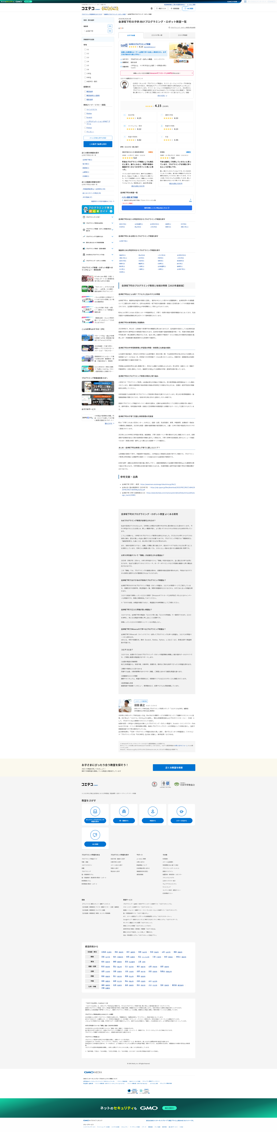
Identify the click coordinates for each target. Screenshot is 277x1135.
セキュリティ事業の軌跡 (166, 1083)
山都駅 (86, 172)
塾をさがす (108, 423)
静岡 (114, 961)
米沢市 (183, 224)
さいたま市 (145, 957)
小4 (88, 61)
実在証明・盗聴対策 (88, 1083)
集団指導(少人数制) (93, 95)
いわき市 (161, 255)
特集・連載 (85, 862)
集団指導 (90, 91)
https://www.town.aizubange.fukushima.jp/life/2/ (158, 484)
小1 (88, 49)
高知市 (143, 976)
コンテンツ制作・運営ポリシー (172, 890)
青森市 (121, 952)
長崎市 (131, 985)
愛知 (126, 961)
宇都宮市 (120, 957)
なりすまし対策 (154, 1083)
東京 (165, 957)
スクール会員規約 (168, 862)
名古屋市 (131, 962)
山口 (150, 981)
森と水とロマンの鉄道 (92, 193)
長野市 (167, 967)
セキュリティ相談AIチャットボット (151, 1081)
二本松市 (153, 227)
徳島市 (108, 976)
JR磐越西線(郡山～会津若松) (94, 189)
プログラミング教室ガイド (89, 859)
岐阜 (102, 961)
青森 (116, 952)
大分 (150, 985)
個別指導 (90, 99)
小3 (88, 57)
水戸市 (108, 957)
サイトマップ (166, 887)
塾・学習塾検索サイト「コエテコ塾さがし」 (136, 913)
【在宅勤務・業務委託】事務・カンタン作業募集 (96, 913)
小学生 (89, 73)
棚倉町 (141, 263)
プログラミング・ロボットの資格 (96, 261)
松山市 (131, 976)
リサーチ (144, 1127)
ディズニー (90, 132)
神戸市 (143, 971)
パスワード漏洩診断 (122, 1081)
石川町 (122, 269)
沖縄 (102, 988)
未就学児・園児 (92, 81)
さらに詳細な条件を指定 (98, 138)
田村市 (180, 263)
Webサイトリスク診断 (134, 1081)
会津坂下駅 (87, 160)
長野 (161, 966)
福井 (138, 966)
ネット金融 (157, 1127)
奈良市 (155, 971)
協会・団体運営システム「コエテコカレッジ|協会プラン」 (140, 935)
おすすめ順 (131, 35)
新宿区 (170, 957)
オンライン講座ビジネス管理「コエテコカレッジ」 (138, 922)
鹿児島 (174, 985)
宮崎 (161, 985)
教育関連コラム (86, 881)
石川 (126, 966)
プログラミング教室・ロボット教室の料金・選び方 (99, 230)
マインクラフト (92, 109)
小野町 (160, 269)
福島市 (122, 255)
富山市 (119, 967)
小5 (88, 65)
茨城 (102, 957)
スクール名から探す (116, 865)
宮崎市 (167, 985)
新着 (83, 868)
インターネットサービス (89, 1127)
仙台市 (145, 952)
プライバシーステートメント (171, 868)
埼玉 (139, 957)
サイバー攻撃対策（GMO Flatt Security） (137, 1083)
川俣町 (141, 266)
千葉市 (159, 957)
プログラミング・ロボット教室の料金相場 (183, 27)
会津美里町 (139, 224)
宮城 (139, 952)
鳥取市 (108, 981)
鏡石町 (122, 266)
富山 (114, 966)
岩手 (128, 952)
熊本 (138, 985)
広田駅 (86, 176)
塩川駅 (86, 164)
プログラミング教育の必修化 (94, 223)
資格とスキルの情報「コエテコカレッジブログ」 (137, 926)
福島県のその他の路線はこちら (101, 201)
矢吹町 (122, 272)
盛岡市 (133, 952)
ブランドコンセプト (168, 877)
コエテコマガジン (87, 865)
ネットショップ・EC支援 (103, 1127)
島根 (114, 981)
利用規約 (165, 859)
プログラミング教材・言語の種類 (96, 248)
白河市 (141, 258)
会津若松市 (154, 224)
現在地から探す (115, 871)
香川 (114, 976)
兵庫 (138, 971)
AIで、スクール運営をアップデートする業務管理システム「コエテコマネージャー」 (147, 916)
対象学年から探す (116, 862)
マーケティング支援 (135, 1127)
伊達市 (160, 258)
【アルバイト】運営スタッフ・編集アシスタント (96, 904)
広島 (138, 981)
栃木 (114, 957)
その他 (181, 1127)
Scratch (89, 117)
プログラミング (86, 871)
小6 (88, 69)
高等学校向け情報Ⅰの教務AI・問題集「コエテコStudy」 (139, 929)
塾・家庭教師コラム (87, 874)
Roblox (89, 113)
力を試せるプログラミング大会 (95, 254)
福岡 (102, 985)
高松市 (119, 976)
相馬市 (160, 261)
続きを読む (161, 95)
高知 (138, 976)
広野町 (160, 263)
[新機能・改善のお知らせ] (151, 8)
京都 (114, 971)
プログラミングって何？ (93, 217)
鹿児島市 (180, 985)
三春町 (141, 269)
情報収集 (150, 1127)
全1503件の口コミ (149, 47)
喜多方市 (122, 224)
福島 (175, 952)
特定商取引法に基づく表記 (170, 865)
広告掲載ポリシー (168, 893)
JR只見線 (87, 197)
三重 (139, 961)
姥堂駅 (86, 168)
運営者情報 (140, 874)
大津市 (108, 971)
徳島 (102, 976)
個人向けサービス (173, 1127)
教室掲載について (142, 865)
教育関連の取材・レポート (89, 884)
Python (89, 128)
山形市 (168, 952)
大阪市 (131, 971)
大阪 (126, 971)
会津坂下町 (181, 269)
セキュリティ (124, 1127)
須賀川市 (184, 227)
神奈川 (178, 957)
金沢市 (131, 967)
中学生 (89, 77)
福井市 (143, 967)
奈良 (150, 971)
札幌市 (109, 952)
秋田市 (156, 952)
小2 (88, 53)
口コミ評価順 (182, 35)
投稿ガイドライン (168, 871)
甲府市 (155, 967)
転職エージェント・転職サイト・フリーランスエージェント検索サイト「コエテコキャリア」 (150, 910)
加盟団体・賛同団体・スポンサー (172, 874)
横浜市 (184, 957)
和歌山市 (168, 971)
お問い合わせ (140, 862)
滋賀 (102, 971)
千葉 (153, 957)
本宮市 (122, 227)
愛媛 (126, 976)
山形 (163, 952)
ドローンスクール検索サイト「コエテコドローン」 (138, 907)
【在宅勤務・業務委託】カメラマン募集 (93, 910)
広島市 (143, 981)
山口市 (155, 981)
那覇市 (108, 988)
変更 (110, 26)
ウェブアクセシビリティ (170, 884)
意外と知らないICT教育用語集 (95, 242)
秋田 (151, 952)
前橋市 (132, 957)
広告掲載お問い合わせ (143, 868)
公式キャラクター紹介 (169, 881)
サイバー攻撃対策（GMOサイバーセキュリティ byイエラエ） (110, 1083)
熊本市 (143, 985)
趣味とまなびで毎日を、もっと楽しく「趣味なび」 (138, 932)
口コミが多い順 (157, 35)
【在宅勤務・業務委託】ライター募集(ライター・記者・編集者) (100, 907)
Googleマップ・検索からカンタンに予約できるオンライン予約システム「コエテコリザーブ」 (150, 919)
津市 (143, 962)
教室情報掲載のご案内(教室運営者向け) (174, 4)
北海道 (103, 952)
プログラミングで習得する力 (94, 236)
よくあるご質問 (191, 4)
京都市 (119, 971)
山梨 (150, 966)
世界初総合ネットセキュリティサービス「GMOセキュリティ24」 (99, 1081)
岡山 (126, 981)
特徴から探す (114, 868)
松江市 (119, 981)
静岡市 (119, 962)
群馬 (127, 957)
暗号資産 (164, 1127)
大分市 (155, 985)
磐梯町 (168, 224)
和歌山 (162, 971)
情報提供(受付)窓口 (142, 871)
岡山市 (131, 981)
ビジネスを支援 (115, 1127)
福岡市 (108, 985)
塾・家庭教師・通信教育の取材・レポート (94, 877)
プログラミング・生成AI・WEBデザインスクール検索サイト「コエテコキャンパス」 (148, 904)
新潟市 (108, 967)
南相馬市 (180, 261)
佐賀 (114, 985)
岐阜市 (108, 962)
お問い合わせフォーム (181, 745)
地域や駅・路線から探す (118, 859)
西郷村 (168, 227)
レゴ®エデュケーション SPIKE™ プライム (98, 122)
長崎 (126, 985)
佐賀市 (119, 985)
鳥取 (102, 981)
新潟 (102, 966)
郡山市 (138, 227)
